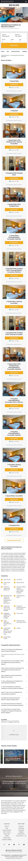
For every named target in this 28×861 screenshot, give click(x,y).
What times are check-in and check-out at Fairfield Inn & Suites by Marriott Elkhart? (12, 669)
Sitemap (7, 836)
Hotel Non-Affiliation (7, 839)
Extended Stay (21, 834)
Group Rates (21, 830)
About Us (7, 826)
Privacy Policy (7, 834)
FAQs (7, 828)
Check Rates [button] (14, 84)
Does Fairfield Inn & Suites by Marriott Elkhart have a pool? (11, 676)
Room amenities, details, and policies (14, 90)
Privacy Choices (19, 836)
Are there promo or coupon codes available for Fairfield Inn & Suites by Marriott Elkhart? (11, 710)
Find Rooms (14, 45)
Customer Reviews (7, 830)
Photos (2, 51)
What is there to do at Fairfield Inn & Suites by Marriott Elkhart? (11, 693)
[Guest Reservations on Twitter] (9, 844)
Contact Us (21, 826)
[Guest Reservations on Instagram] (14, 844)
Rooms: (3, 39)
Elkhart (11, 722)
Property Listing (6, 837)
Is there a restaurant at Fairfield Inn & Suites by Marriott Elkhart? (12, 682)
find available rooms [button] (14, 540)
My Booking (21, 828)
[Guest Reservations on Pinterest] (19, 844)
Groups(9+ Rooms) (15, 51)
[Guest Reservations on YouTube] (23, 844)
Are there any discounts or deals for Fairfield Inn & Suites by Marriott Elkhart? (12, 704)
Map (8, 51)
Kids (20, 39)
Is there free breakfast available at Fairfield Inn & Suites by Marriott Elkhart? (12, 687)
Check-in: (4, 34)
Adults (12, 39)
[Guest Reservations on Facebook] (5, 844)
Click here (15, 812)
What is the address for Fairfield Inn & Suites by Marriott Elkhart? (11, 650)
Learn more (3, 56)
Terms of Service (7, 832)
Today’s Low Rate (15, 87)
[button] (1, 14)
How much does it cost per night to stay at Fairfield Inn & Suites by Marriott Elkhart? (12, 662)
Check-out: (17, 34)
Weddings (24, 51)
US (18, 722)
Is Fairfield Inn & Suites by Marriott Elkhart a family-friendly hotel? (10, 698)
